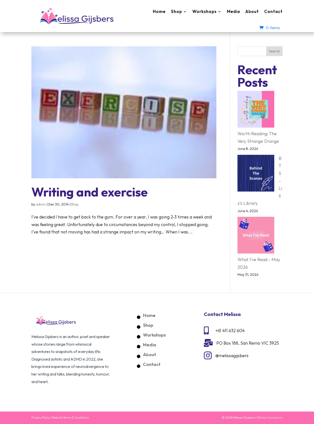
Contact (273, 11)
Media (233, 11)
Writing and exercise (89, 192)
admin (41, 204)
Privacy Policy (40, 417)
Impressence (274, 417)
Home (159, 11)
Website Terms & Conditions (70, 417)
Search (274, 51)
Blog (74, 204)
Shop (176, 11)
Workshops (204, 11)
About (252, 11)
